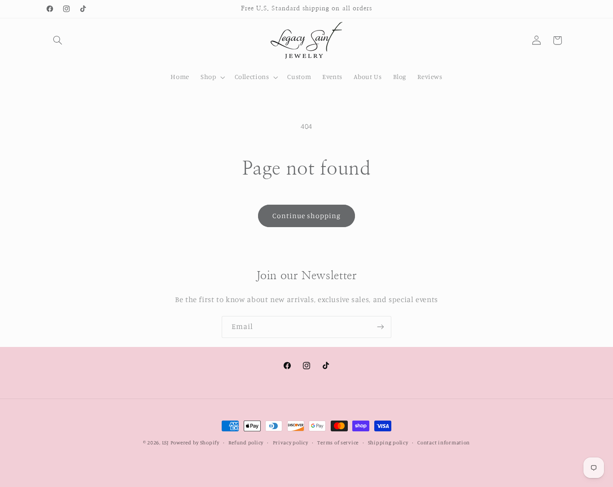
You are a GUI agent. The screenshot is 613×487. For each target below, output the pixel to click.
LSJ (165, 442)
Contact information (443, 442)
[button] (58, 40)
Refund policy (245, 442)
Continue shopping (306, 215)
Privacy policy (290, 442)
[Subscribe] (380, 327)
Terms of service (338, 442)
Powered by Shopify (195, 442)
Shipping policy (388, 442)
